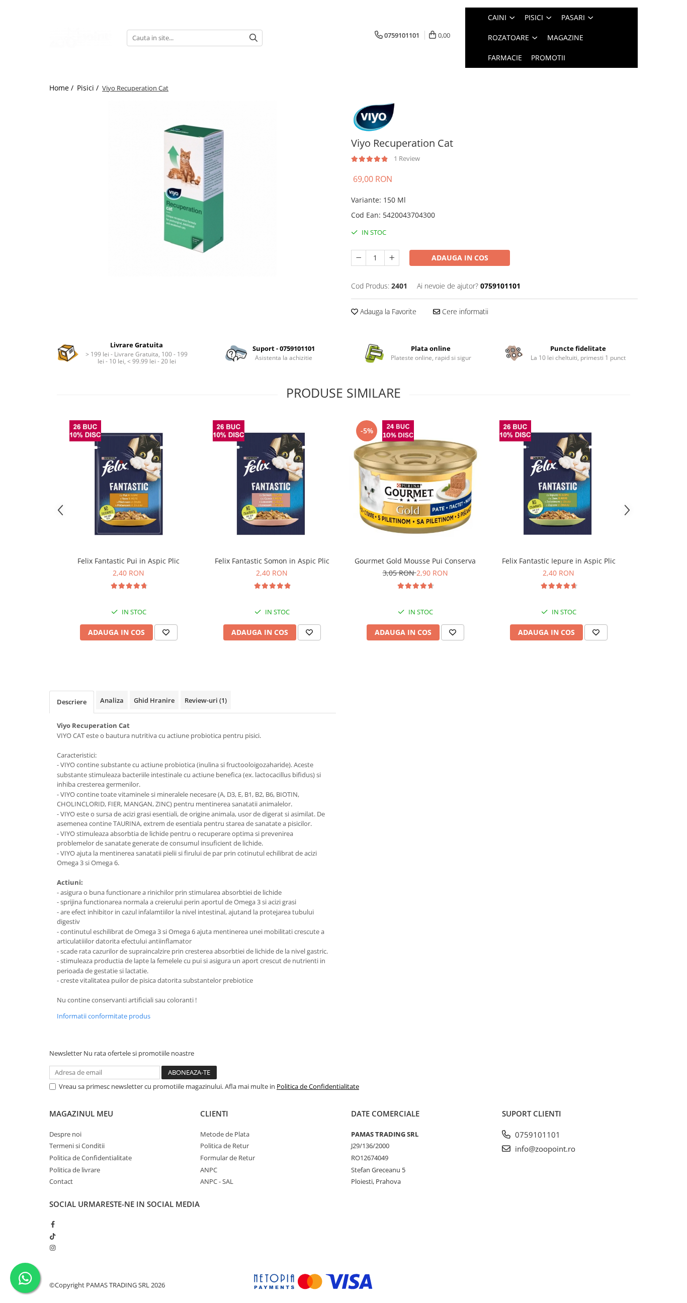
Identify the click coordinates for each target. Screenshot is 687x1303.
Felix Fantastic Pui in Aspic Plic (128, 561)
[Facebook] (52, 1224)
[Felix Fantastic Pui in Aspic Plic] (128, 484)
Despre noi (65, 1134)
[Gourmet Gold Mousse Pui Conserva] (415, 484)
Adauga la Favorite (387, 311)
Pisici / (89, 87)
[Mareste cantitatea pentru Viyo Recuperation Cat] (391, 258)
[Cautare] (253, 38)
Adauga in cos (460, 257)
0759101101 (536, 1135)
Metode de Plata (224, 1134)
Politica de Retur (224, 1145)
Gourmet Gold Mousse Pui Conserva (415, 561)
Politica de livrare (74, 1169)
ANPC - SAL (216, 1181)
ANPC (208, 1169)
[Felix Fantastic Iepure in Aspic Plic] (558, 484)
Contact (61, 1181)
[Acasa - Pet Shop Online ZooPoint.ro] (80, 38)
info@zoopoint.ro (544, 1149)
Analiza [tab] (112, 700)
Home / (62, 87)
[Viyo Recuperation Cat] (192, 188)
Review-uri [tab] (206, 700)
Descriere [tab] (72, 701)
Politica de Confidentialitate (318, 1086)
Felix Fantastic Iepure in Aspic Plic (559, 561)
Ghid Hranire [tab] (154, 700)
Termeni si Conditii (77, 1145)
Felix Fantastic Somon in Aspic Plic (272, 561)
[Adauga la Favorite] (166, 632)
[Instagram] (52, 1247)
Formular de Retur (227, 1157)
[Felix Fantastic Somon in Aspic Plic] (271, 484)
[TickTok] (52, 1236)
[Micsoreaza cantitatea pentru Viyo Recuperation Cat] (358, 258)
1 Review (407, 158)
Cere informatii (464, 311)
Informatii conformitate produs (103, 1015)
